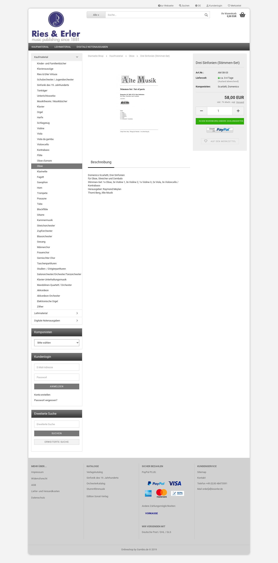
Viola (39, 133)
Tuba (39, 203)
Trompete (42, 193)
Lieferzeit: (201, 77)
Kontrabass (43, 150)
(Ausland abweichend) (228, 81)
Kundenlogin (215, 5)
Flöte (39, 155)
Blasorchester (44, 236)
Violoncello (43, 144)
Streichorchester (46, 225)
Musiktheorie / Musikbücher (52, 101)
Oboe (40, 166)
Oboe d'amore (44, 160)
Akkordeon (43, 290)
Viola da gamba (45, 139)
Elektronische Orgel (47, 301)
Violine (40, 128)
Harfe (40, 117)
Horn (39, 187)
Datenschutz (38, 497)
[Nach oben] (267, 557)
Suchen (185, 5)
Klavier (40, 106)
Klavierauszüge (45, 68)
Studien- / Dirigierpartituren (51, 268)
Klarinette (42, 171)
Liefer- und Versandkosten (45, 491)
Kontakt (201, 477)
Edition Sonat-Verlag (97, 496)
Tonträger (42, 90)
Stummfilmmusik (96, 489)
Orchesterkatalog (96, 483)
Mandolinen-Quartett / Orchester (54, 285)
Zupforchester (44, 230)
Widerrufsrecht (39, 478)
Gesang (41, 241)
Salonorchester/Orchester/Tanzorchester (59, 274)
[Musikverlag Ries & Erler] (56, 26)
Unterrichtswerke (46, 95)
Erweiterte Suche (57, 442)
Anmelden (57, 386)
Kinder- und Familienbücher (51, 63)
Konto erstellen (42, 394)
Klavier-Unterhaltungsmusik (52, 279)
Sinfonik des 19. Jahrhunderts (53, 85)
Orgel (40, 112)
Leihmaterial (62, 46)
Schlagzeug (43, 122)
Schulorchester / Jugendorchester (55, 79)
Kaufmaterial (40, 46)
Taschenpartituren (47, 263)
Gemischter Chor (46, 258)
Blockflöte (42, 209)
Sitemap (201, 472)
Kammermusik (45, 220)
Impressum (37, 472)
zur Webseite (166, 5)
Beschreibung (101, 162)
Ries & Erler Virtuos (47, 74)
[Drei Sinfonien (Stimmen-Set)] (139, 103)
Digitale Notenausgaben (92, 46)
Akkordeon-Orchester (48, 295)
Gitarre (40, 214)
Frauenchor (43, 252)
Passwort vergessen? (45, 400)
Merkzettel (235, 5)
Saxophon (42, 182)
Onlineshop (127, 549)
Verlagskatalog (95, 472)
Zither (40, 306)
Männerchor (43, 247)
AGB (33, 485)
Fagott (40, 177)
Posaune (42, 198)
